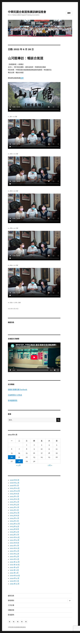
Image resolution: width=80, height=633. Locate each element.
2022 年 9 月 (14, 540)
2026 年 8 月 (14, 480)
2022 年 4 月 (14, 554)
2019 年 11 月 (14, 584)
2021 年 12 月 (14, 562)
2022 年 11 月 (14, 537)
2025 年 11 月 (14, 488)
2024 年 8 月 (14, 516)
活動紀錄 (11, 610)
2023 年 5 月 (14, 532)
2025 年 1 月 (14, 510)
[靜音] (55, 370)
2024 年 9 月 (14, 513)
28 (19, 461)
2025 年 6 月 (14, 499)
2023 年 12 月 (15, 524)
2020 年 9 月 (14, 578)
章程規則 (11, 600)
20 (12, 457)
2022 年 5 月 (14, 551)
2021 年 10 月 (14, 565)
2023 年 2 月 (14, 535)
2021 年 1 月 (14, 573)
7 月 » (50, 465)
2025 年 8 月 (14, 494)
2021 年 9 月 (14, 567)
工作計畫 (11, 605)
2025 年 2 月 (14, 507)
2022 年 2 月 (14, 559)
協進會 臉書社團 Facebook (17, 389)
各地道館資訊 (12, 400)
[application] (34, 357)
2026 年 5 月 (14, 483)
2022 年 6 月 (14, 548)
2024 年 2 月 (14, 518)
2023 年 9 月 (14, 526)
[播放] (10, 370)
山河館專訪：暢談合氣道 (25, 58)
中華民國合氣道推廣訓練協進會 (27, 12)
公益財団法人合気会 (15, 395)
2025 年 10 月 (15, 491)
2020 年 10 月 (15, 576)
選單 (69, 13)
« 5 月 (18, 465)
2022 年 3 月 (14, 556)
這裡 (22, 78)
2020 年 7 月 (14, 581)
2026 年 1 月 (14, 485)
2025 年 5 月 (14, 502)
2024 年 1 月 (14, 521)
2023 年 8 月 (14, 529)
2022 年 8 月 (14, 543)
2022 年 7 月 (14, 546)
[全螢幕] (58, 370)
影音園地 (11, 615)
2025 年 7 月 (14, 496)
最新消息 (11, 596)
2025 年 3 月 (14, 505)
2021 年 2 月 (14, 570)
